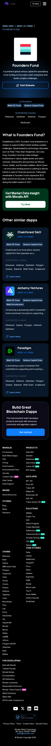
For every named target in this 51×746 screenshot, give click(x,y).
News (4, 509)
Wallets (29, 513)
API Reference (8, 679)
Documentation (8, 676)
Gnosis (5, 581)
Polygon (42, 116)
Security (5, 473)
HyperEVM (6, 623)
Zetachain (6, 647)
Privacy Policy (9, 724)
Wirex (28, 570)
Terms (18, 724)
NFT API (29, 481)
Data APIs (30, 452)
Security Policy (42, 724)
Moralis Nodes (8, 672)
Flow (4, 605)
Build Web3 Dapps (10, 456)
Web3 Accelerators (15, 304)
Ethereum (9, 116)
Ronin (4, 612)
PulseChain (7, 616)
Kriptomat (30, 577)
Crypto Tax (30, 517)
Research (6, 513)
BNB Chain (28, 269)
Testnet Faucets (9, 669)
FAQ (4, 459)
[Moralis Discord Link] (36, 708)
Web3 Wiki (8, 26)
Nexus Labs (31, 587)
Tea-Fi (28, 591)
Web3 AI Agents (32, 524)
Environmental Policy (10, 470)
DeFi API (29, 499)
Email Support (8, 484)
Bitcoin (5, 630)
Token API (30, 488)
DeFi (28, 520)
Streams (29, 456)
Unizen (29, 556)
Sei (3, 619)
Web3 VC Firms (25, 26)
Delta (28, 552)
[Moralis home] (6, 3)
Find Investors (8, 466)
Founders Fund (11, 29)
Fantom (5, 588)
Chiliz (4, 577)
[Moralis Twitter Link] (22, 709)
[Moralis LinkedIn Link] (29, 708)
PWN (28, 580)
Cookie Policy (28, 724)
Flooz (28, 566)
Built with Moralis (9, 665)
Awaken (29, 573)
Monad (5, 626)
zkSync (5, 640)
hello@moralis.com (25, 733)
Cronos (5, 584)
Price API (29, 484)
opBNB (5, 637)
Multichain (25, 122)
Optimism (20, 116)
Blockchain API (32, 495)
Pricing (5, 463)
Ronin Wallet (31, 594)
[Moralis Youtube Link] (15, 708)
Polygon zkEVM (8, 644)
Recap (28, 584)
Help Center (7, 480)
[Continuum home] (13, 4)
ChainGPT (30, 563)
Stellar (5, 633)
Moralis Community (10, 683)
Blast (4, 651)
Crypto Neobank (33, 527)
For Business (7, 452)
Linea (4, 598)
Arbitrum (32, 116)
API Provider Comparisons (13, 700)
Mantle (5, 654)
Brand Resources (9, 495)
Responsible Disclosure (12, 686)
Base (4, 560)
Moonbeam (7, 602)
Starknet (18, 269)
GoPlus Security (32, 598)
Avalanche (40, 269)
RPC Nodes (30, 470)
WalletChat (30, 559)
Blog (4, 506)
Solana (9, 269)
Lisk (4, 609)
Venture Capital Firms (33, 105)
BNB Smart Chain (9, 567)
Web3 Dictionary (9, 693)
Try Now (35, 4)
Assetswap (30, 601)
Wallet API (30, 491)
